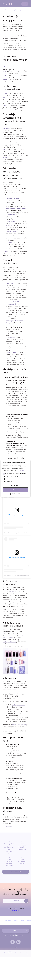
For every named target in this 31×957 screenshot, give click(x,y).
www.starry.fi (14, 591)
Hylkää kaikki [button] (15, 486)
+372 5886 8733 (9, 935)
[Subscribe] (26, 901)
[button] (15, 494)
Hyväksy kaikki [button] (15, 490)
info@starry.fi (7, 826)
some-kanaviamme (19, 725)
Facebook (12, 942)
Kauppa (4, 954)
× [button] (28, 462)
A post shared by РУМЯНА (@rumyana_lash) (16, 575)
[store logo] (9, 3)
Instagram (18, 942)
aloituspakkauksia (9, 642)
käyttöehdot (15, 910)
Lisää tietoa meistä (15, 872)
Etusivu (7, 10)
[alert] (15, 478)
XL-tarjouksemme (18, 705)
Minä (27, 954)
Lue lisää (22, 470)
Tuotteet (16, 954)
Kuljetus (10, 954)
